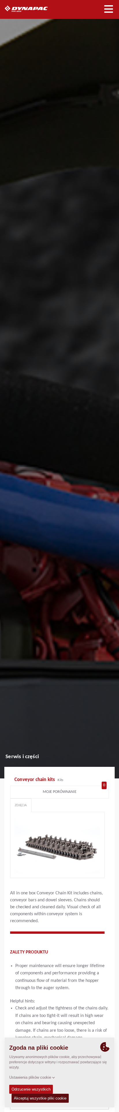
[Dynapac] (33, 8)
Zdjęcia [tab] (21, 805)
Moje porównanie (74, 790)
